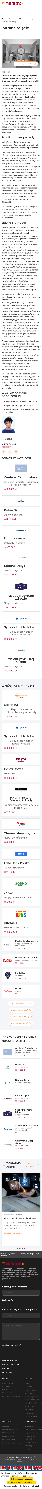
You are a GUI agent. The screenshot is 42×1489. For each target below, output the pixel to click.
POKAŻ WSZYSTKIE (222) (19, 1004)
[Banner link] (21, 12)
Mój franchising (25, 19)
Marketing (28, 1446)
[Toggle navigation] (38, 3)
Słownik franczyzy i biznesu (12, 1443)
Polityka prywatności (28, 1457)
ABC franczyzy (8, 1422)
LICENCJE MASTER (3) (19, 1023)
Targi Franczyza (30, 1433)
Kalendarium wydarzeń (33, 1429)
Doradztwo (7, 1373)
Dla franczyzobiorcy (9, 1429)
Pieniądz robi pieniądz (18, 1254)
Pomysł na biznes (31, 1416)
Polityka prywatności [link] (29, 1486)
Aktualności (12, 19)
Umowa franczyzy (9, 1436)
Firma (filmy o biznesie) (33, 1403)
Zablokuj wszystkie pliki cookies (21, 1482)
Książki (4, 1389)
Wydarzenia (29, 1393)
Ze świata (28, 1387)
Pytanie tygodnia (31, 1390)
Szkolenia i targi (8, 1393)
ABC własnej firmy (9, 1440)
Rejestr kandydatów (10, 1365)
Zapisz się (6, 1300)
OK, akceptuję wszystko (21, 1479)
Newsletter (29, 1426)
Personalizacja (10, 1486)
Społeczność (30, 1422)
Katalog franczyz (9, 1361)
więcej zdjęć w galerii (24, 64)
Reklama (5, 1369)
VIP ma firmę (29, 1413)
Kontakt (28, 1449)
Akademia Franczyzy (32, 1442)
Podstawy (6, 1426)
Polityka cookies (12, 1457)
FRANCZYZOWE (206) (19, 1010)
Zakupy (5, 1379)
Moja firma (29, 1410)
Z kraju (27, 1383)
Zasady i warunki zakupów (12, 1396)
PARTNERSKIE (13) (20, 1017)
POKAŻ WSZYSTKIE (30, 1164)
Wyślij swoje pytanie (10, 1345)
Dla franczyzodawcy (10, 1433)
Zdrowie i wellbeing (9, 22)
